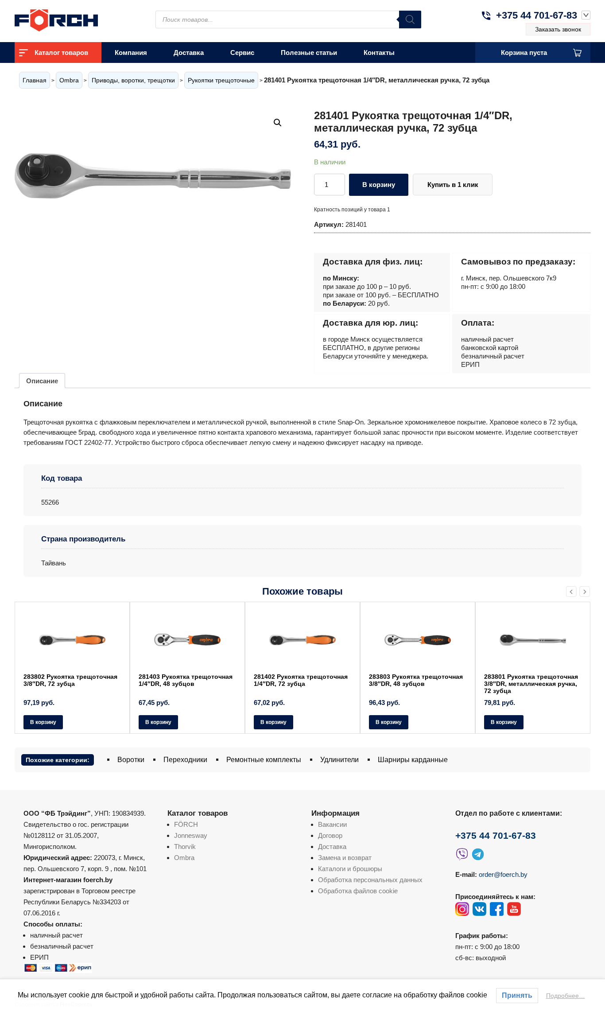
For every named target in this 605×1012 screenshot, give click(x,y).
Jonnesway (190, 835)
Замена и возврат (345, 857)
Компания (131, 52)
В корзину (378, 184)
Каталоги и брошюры (350, 868)
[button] (278, 123)
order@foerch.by (503, 874)
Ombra (69, 80)
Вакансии (332, 824)
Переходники (185, 759)
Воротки (130, 759)
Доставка (189, 52)
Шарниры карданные (413, 759)
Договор (330, 835)
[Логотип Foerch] (72, 19)
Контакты (379, 52)
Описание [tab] (42, 381)
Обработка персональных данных (370, 880)
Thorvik (185, 846)
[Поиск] (410, 19)
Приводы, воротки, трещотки (133, 80)
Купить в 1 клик (452, 184)
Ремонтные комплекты (263, 759)
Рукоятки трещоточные (221, 80)
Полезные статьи (309, 52)
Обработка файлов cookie (358, 891)
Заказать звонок (558, 29)
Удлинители (339, 759)
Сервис (242, 52)
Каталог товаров (61, 52)
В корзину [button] (43, 722)
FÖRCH (186, 824)
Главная (35, 80)
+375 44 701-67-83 (536, 15)
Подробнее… (565, 995)
